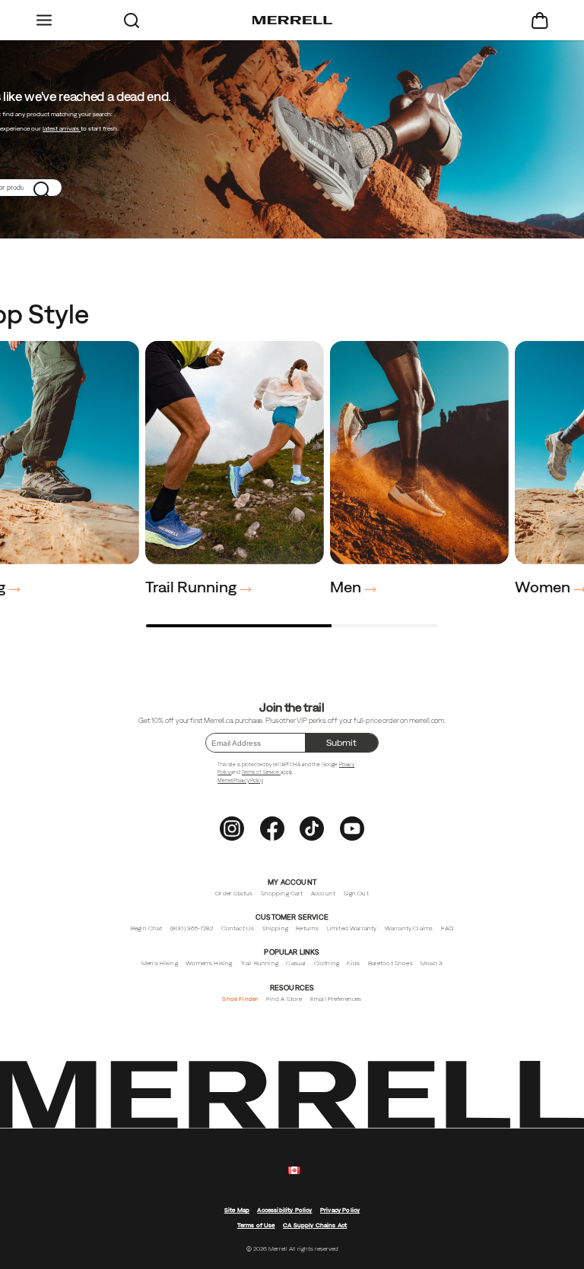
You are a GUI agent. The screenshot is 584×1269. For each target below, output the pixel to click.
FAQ (447, 928)
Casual (296, 963)
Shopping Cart (282, 893)
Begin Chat (147, 928)
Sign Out (356, 893)
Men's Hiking (159, 963)
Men (347, 586)
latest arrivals (62, 128)
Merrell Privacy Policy (239, 780)
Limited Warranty (352, 928)
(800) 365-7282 (191, 928)
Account (323, 893)
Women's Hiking (209, 963)
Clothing (326, 963)
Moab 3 (432, 963)
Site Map (236, 1210)
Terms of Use (256, 1225)
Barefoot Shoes (390, 963)
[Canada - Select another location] (294, 1171)
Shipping (275, 928)
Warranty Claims (409, 928)
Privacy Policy (340, 1210)
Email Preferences (336, 999)
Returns (307, 928)
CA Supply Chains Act (315, 1225)
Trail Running (192, 586)
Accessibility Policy (284, 1210)
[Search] (131, 20)
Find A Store (284, 999)
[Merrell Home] (292, 20)
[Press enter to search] (43, 187)
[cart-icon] (540, 20)
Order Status (233, 893)
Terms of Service (261, 772)
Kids (353, 963)
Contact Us (238, 928)
